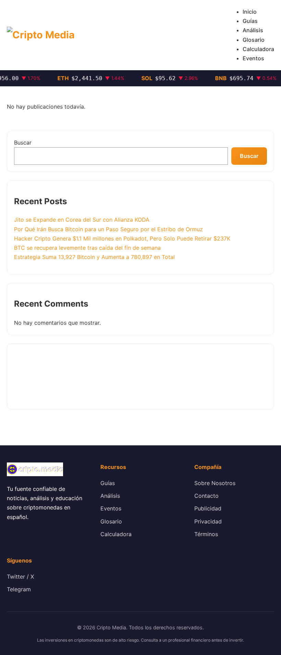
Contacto (206, 495)
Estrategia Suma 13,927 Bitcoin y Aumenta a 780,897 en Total (94, 257)
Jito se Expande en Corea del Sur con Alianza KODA (81, 219)
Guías (250, 20)
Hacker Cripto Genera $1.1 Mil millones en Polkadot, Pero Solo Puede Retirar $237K (122, 238)
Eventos (253, 58)
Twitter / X (20, 576)
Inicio (250, 11)
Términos (206, 534)
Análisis (253, 30)
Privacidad (208, 521)
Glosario (254, 39)
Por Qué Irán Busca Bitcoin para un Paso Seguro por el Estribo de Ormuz (108, 229)
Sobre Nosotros (214, 483)
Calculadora (258, 49)
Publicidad (207, 508)
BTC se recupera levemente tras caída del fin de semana (87, 247)
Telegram (19, 589)
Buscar (23, 142)
